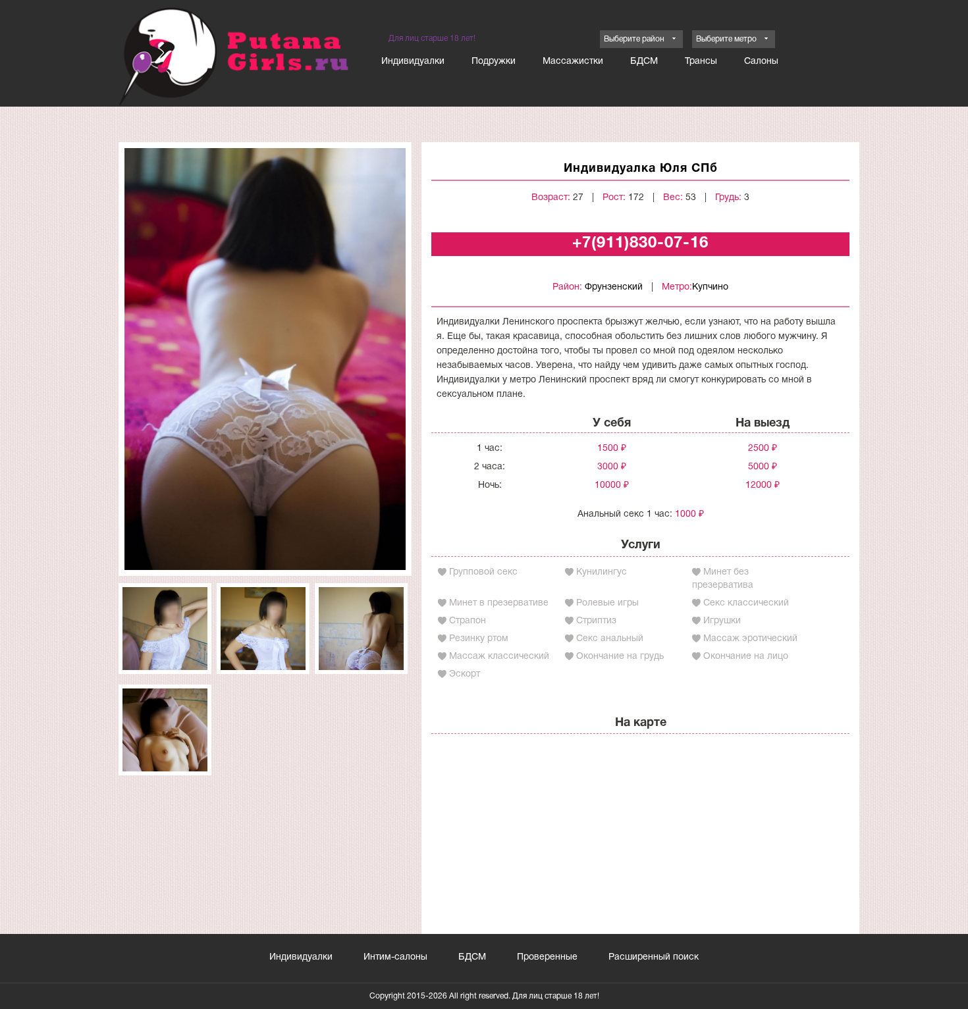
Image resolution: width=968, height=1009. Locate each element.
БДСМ (644, 61)
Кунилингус (601, 572)
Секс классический (746, 603)
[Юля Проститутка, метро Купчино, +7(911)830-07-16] (265, 359)
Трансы (701, 61)
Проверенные (547, 957)
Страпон (467, 621)
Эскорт (464, 674)
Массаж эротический (750, 638)
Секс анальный (609, 638)
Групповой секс (483, 572)
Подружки (493, 61)
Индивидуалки (412, 61)
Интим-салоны (395, 957)
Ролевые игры (607, 603)
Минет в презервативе (499, 603)
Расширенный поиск (653, 957)
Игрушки (722, 621)
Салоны (761, 61)
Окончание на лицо (745, 656)
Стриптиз (596, 621)
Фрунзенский (614, 287)
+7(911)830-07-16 (640, 243)
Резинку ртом (478, 638)
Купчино (710, 287)
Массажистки (573, 61)
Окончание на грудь (620, 656)
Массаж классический (499, 656)
